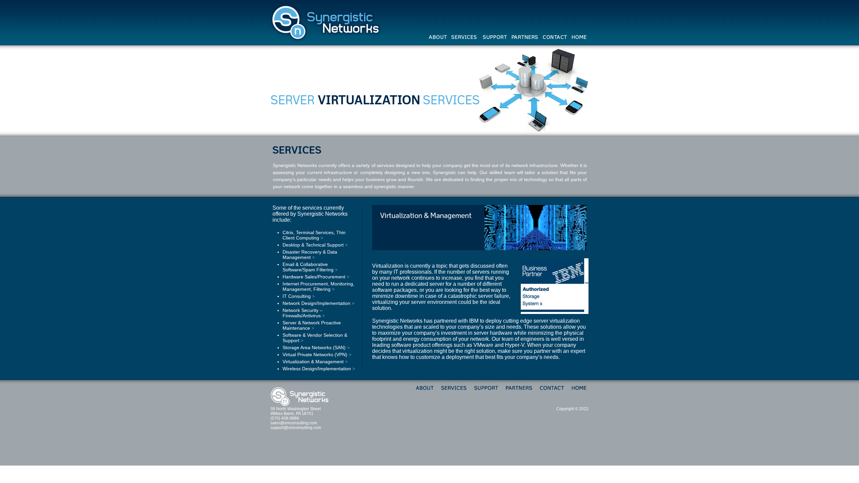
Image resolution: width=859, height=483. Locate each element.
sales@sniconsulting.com (293, 423)
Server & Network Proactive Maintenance (312, 325)
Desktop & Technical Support (313, 245)
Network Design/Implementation (316, 303)
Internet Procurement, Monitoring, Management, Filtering (318, 286)
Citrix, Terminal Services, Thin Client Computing (314, 235)
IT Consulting (297, 296)
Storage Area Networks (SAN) (314, 347)
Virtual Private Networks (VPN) (315, 354)
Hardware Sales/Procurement (314, 276)
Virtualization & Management (313, 361)
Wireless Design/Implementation (317, 368)
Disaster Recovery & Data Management (310, 254)
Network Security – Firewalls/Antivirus (302, 313)
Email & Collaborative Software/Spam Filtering (308, 267)
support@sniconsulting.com (295, 427)
